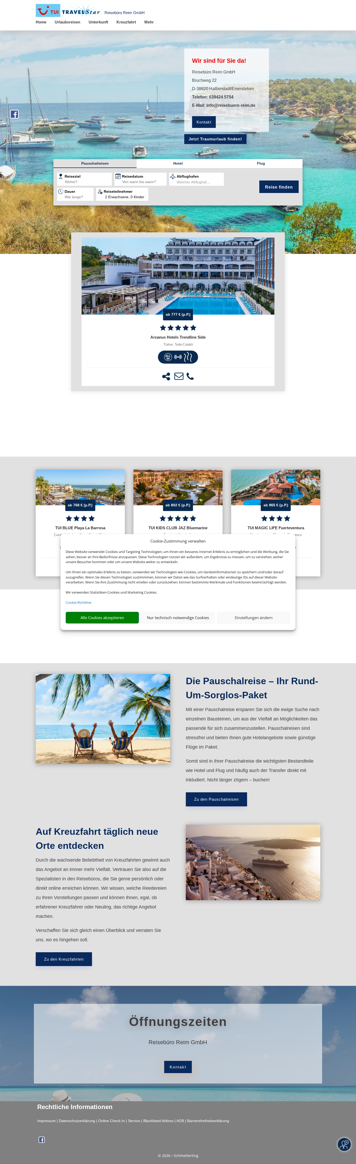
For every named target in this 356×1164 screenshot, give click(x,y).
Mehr (149, 22)
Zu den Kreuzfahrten (64, 959)
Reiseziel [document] (73, 176)
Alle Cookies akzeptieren (102, 617)
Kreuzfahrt (126, 22)
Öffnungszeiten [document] (178, 1022)
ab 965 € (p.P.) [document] (275, 505)
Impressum (46, 1121)
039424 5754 (221, 97)
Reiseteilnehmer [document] (118, 191)
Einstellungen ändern (254, 617)
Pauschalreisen (95, 163)
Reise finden (279, 187)
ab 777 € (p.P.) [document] (178, 314)
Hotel (178, 163)
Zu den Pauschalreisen (216, 799)
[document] (178, 337)
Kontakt (204, 122)
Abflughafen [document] (188, 176)
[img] (168, 357)
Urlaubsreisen (67, 22)
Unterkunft (98, 22)
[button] (166, 376)
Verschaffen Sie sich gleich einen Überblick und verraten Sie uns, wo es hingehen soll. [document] (98, 935)
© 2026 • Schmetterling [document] (178, 1155)
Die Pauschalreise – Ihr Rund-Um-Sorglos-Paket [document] (252, 688)
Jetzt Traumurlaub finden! (215, 139)
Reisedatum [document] (132, 176)
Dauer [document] (70, 191)
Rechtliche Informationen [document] (75, 1107)
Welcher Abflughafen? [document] (195, 182)
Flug (261, 163)
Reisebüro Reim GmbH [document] (178, 1042)
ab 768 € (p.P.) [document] (80, 505)
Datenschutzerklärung (77, 1121)
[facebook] (14, 116)
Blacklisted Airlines (158, 1121)
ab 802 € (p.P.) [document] (177, 505)
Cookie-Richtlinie (78, 602)
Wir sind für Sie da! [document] (219, 60)
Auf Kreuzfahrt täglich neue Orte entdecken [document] (97, 838)
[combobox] (88, 182)
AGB (180, 1121)
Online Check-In (111, 1121)
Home (41, 22)
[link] (178, 312)
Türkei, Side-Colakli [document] (178, 344)
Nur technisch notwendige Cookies (178, 617)
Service (134, 1121)
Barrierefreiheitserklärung (208, 1121)
